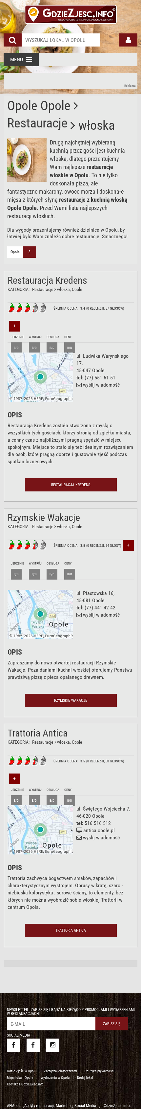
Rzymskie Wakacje (44, 517)
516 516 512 (98, 823)
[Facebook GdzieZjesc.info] (13, 1045)
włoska (63, 289)
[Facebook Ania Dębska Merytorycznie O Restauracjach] (33, 1045)
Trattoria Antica (38, 733)
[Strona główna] (71, 13)
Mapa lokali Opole (20, 1078)
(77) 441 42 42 (100, 607)
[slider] (27, 308)
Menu (16, 59)
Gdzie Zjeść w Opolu (21, 1071)
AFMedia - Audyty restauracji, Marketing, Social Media (51, 1105)
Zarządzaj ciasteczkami (60, 1071)
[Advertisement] (71, 81)
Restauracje (42, 289)
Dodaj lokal (85, 1078)
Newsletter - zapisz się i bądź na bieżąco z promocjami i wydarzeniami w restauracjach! (71, 1012)
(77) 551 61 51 (100, 377)
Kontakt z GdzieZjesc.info (25, 1084)
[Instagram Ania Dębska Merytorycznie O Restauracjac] (52, 1045)
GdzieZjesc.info (117, 1105)
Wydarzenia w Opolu (55, 1078)
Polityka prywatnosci (99, 1071)
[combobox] (61, 40)
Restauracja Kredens (47, 280)
